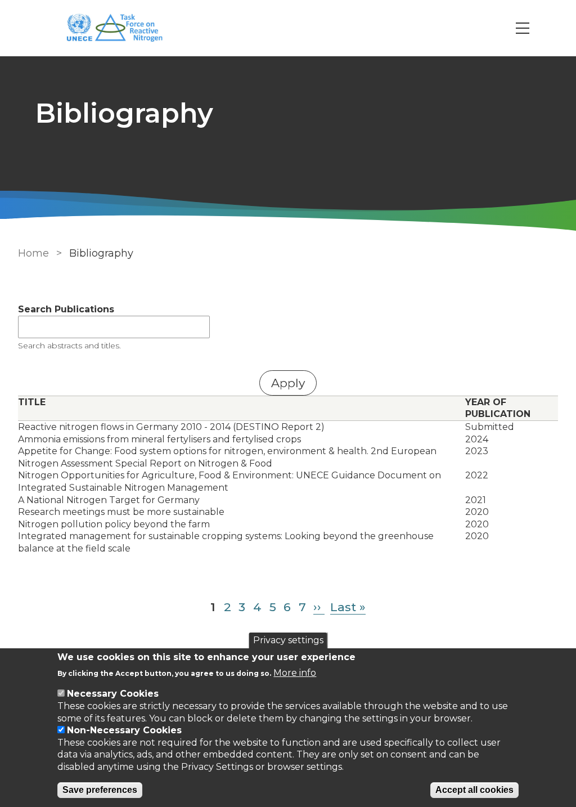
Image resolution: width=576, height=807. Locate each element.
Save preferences (99, 790)
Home (33, 253)
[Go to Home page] (120, 28)
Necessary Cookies (113, 693)
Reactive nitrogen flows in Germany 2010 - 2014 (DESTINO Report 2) (171, 427)
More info (294, 672)
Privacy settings (288, 640)
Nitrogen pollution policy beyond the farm (114, 524)
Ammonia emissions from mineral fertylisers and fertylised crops (159, 439)
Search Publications (66, 309)
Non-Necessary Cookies (124, 730)
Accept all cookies (474, 790)
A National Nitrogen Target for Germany (109, 500)
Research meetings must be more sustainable (121, 511)
